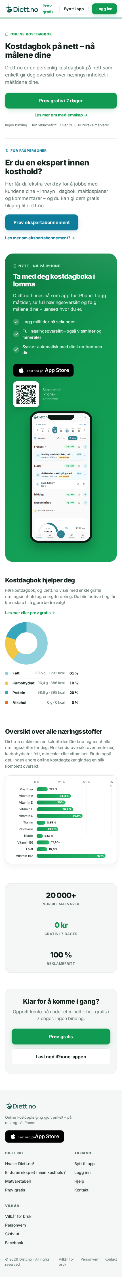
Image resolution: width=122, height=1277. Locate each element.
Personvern (15, 1225)
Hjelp (79, 1181)
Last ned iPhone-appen (61, 1056)
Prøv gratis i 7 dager (61, 100)
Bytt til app (74, 9)
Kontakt (81, 1189)
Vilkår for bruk (18, 1216)
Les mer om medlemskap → (61, 114)
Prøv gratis (48, 8)
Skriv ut (12, 1233)
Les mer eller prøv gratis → (30, 612)
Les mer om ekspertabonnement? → (40, 237)
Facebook (14, 1242)
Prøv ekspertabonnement (42, 222)
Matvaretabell (18, 1181)
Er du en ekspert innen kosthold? (35, 1172)
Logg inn (104, 9)
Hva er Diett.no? (19, 1163)
